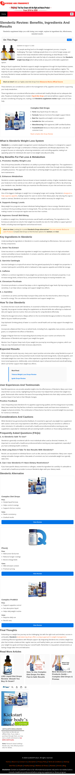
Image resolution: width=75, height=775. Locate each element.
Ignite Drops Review (19, 378)
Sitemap (66, 762)
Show (69, 39)
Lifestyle (19, 766)
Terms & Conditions (55, 762)
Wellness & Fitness (42, 766)
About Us (15, 762)
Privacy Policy (42, 762)
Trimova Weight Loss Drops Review (24, 374)
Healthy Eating (29, 766)
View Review (37, 522)
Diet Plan (12, 766)
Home (3, 14)
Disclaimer (32, 762)
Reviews (52, 766)
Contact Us (23, 762)
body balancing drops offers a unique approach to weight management (41, 637)
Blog (64, 766)
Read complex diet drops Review (42, 134)
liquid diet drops (38, 96)
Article (59, 766)
